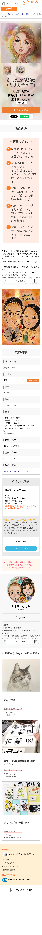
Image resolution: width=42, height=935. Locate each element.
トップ (3, 14)
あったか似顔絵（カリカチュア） (16, 471)
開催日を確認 (21, 109)
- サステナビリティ (9, 863)
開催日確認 (33, 380)
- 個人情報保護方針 (9, 870)
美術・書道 (25, 14)
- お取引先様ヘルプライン (11, 866)
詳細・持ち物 (24, 565)
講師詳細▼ (22, 103)
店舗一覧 (10, 14)
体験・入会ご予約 (21, 548)
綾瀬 (17, 14)
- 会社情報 (6, 859)
